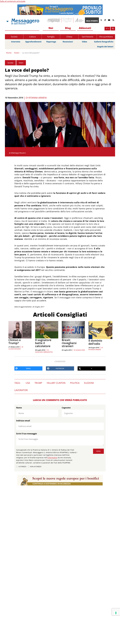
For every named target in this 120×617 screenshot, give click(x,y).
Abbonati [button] (85, 28)
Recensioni (68, 41)
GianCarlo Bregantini (44, 352)
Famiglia (50, 36)
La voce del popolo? (30, 52)
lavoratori (21, 390)
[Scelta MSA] (7, 21)
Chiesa (69, 36)
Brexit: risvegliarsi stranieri (69, 343)
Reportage (51, 41)
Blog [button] (68, 28)
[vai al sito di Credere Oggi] (67, 20)
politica (74, 382)
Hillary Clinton (56, 382)
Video (84, 41)
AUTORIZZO (22, 467)
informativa (52, 457)
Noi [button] (51, 28)
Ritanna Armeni (37, 97)
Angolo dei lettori (105, 46)
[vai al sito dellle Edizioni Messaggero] (79, 20)
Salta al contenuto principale (12, 1)
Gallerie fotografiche (103, 41)
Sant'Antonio (87, 36)
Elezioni (89, 382)
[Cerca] (113, 28)
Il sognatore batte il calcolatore (43, 343)
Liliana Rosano (14, 349)
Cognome (66, 407)
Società (14, 36)
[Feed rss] (113, 20)
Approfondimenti (33, 41)
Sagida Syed (80, 350)
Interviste (15, 41)
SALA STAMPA (92, 21)
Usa (28, 382)
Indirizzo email (23, 420)
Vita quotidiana (106, 36)
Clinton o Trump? (14, 341)
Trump (38, 382)
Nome (19, 407)
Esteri (16, 52)
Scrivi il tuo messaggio (26, 433)
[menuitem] (51, 28)
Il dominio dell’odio (95, 342)
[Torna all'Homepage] (25, 21)
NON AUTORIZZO (35, 467)
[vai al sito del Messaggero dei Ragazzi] (54, 20)
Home (8, 52)
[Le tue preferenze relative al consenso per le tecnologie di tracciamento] (116, 613)
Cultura (32, 36)
